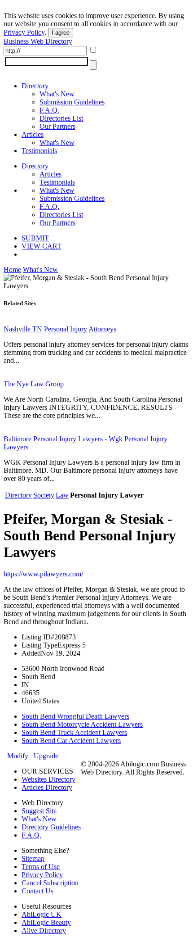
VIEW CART (41, 246)
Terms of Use (41, 866)
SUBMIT (35, 238)
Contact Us (37, 891)
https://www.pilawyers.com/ (43, 574)
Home (12, 269)
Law (62, 495)
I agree (61, 32)
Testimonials (39, 150)
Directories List (61, 118)
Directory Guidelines (51, 827)
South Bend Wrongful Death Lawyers (75, 716)
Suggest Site (39, 811)
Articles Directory (47, 787)
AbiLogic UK (41, 914)
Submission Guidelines (72, 102)
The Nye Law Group (34, 384)
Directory (35, 86)
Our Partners (57, 126)
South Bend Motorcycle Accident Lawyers (82, 724)
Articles (33, 134)
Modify (16, 756)
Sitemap (33, 858)
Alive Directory (44, 930)
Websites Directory (48, 779)
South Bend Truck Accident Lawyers (74, 732)
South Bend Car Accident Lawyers (71, 740)
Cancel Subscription (50, 883)
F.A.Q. (49, 110)
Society (43, 495)
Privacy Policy (24, 32)
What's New (57, 94)
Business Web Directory (38, 41)
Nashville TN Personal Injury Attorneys (60, 329)
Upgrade (44, 756)
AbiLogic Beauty (46, 922)
